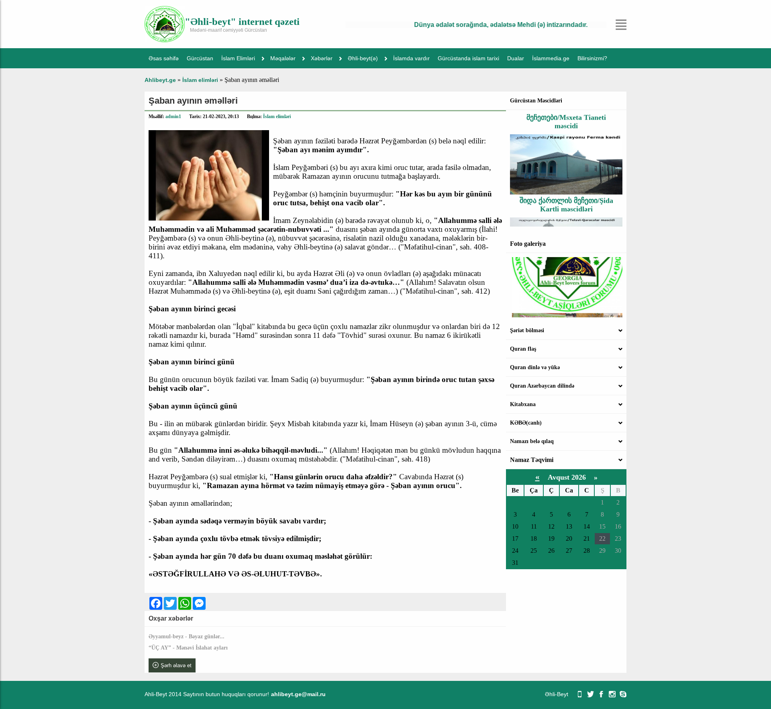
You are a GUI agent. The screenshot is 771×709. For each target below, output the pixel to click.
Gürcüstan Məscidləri (536, 101)
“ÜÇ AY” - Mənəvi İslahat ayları (188, 648)
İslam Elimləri (238, 58)
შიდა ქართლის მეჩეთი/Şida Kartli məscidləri (566, 195)
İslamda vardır (411, 58)
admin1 (173, 116)
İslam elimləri (277, 116)
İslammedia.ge (550, 58)
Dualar (515, 58)
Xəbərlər (321, 58)
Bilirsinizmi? (592, 58)
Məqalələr (283, 58)
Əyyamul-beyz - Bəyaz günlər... (186, 636)
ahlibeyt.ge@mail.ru (298, 694)
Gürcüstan (200, 58)
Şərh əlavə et (176, 665)
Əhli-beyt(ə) (363, 58)
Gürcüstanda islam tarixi (468, 58)
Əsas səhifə (164, 58)
